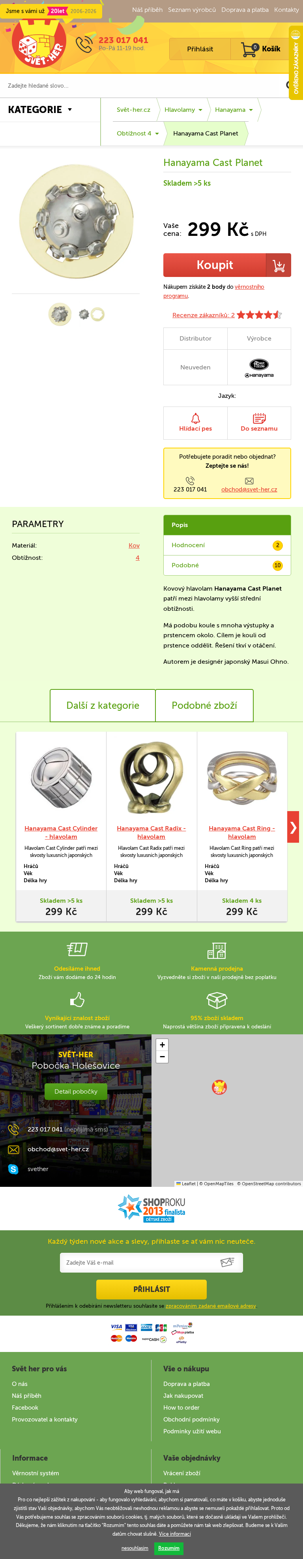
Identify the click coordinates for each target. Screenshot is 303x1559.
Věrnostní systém (35, 1473)
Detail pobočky (75, 1091)
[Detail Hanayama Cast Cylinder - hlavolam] (61, 778)
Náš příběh (147, 9)
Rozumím (169, 1548)
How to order (181, 1407)
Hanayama (230, 109)
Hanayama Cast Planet (205, 133)
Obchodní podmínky (191, 1419)
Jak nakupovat (183, 1395)
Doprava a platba (245, 9)
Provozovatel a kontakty (45, 1419)
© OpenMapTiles (216, 1183)
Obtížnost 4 (134, 133)
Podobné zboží (204, 705)
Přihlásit (200, 49)
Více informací (175, 1534)
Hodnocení (225, 545)
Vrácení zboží (181, 1473)
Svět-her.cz (133, 109)
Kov (134, 545)
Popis (180, 525)
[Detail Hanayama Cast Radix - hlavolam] (151, 778)
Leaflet (188, 1183)
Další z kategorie (102, 705)
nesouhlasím (135, 1548)
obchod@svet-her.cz (249, 489)
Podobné (226, 565)
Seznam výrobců (192, 9)
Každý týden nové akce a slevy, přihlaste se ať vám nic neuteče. (152, 1241)
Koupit (214, 265)
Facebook (25, 1407)
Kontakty (286, 9)
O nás (20, 1384)
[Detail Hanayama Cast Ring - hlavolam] (242, 778)
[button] (219, 1087)
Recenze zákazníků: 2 (203, 315)
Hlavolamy (180, 109)
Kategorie (35, 109)
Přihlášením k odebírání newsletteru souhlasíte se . (151, 1306)
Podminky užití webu (192, 1431)
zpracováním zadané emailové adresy (211, 1306)
